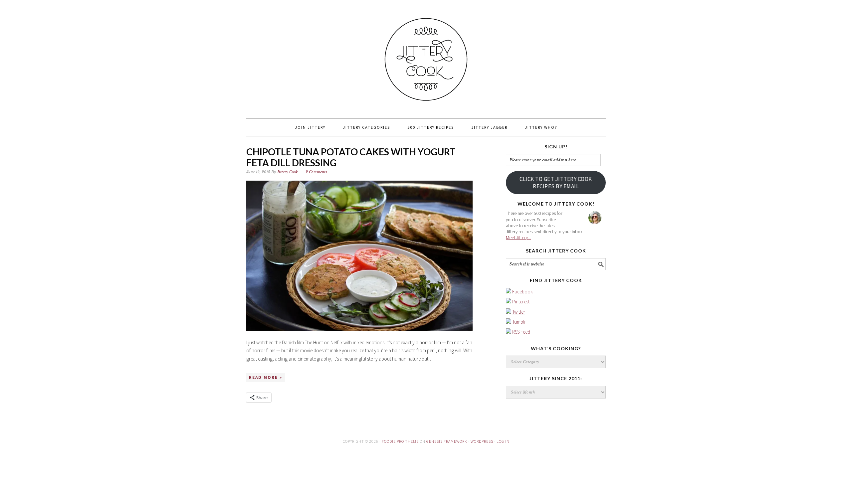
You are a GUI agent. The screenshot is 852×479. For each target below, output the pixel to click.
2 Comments (316, 172)
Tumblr (519, 322)
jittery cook (426, 56)
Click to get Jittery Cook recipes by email (556, 182)
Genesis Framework (446, 441)
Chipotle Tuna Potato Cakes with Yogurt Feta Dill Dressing (351, 157)
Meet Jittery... (518, 237)
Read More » (265, 377)
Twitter (518, 312)
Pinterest (521, 301)
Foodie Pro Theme (400, 441)
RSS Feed (521, 332)
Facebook (522, 291)
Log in (503, 441)
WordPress (482, 441)
